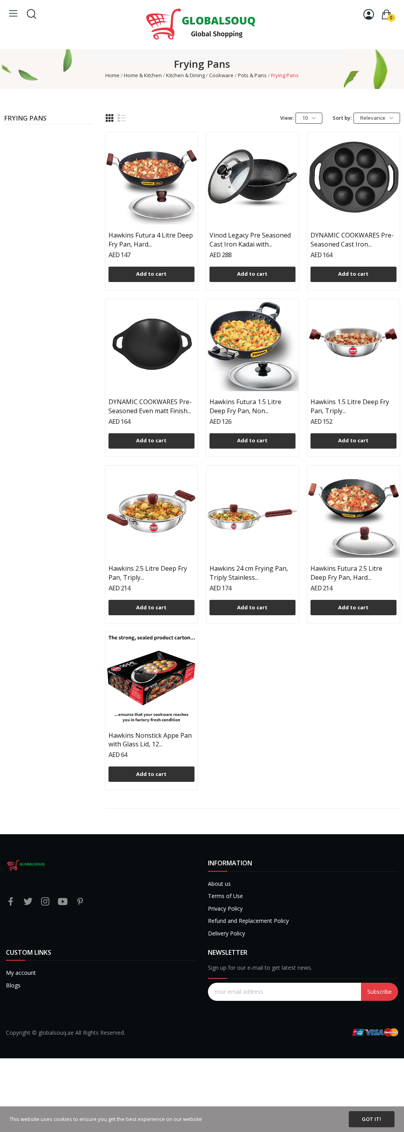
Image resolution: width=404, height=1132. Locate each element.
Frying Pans (25, 118)
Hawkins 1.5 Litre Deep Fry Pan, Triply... (349, 406)
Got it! (371, 1119)
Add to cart (151, 273)
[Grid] (109, 118)
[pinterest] (80, 902)
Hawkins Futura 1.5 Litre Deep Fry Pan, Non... (245, 406)
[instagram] (45, 902)
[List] (121, 118)
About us (219, 883)
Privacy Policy (225, 908)
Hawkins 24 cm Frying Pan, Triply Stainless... (248, 572)
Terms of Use (225, 896)
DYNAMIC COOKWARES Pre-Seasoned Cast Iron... (352, 239)
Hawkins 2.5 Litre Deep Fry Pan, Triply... (147, 572)
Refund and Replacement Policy (248, 920)
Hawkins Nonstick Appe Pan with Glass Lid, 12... (150, 739)
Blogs (13, 985)
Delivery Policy (226, 933)
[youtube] (62, 902)
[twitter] (28, 902)
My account (21, 972)
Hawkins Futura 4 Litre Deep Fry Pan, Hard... (150, 239)
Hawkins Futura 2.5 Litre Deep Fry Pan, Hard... (346, 572)
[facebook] (10, 902)
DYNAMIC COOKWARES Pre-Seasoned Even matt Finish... (150, 406)
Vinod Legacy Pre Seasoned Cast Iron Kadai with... (250, 239)
